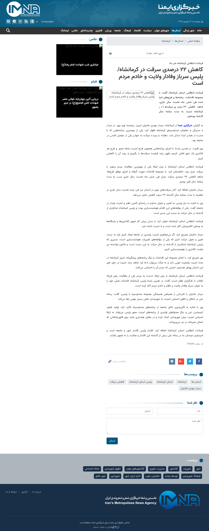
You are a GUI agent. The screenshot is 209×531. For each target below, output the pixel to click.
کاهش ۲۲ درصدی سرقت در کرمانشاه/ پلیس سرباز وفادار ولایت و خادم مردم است (160, 76)
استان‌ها (176, 31)
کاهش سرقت (117, 382)
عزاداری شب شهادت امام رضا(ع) (79, 65)
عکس (75, 31)
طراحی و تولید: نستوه (102, 527)
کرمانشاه (166, 41)
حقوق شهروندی (113, 469)
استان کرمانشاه (165, 382)
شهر (198, 469)
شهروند (187, 469)
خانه (199, 31)
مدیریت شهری (157, 469)
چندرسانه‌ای (87, 31)
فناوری (99, 31)
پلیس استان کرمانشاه (140, 382)
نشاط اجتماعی (92, 469)
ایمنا (155, 9)
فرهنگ (127, 31)
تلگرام (14, 21)
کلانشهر (174, 469)
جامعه (117, 31)
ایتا (8, 21)
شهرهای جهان (162, 31)
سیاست (147, 31)
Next (60, 60)
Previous (98, 60)
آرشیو (32, 21)
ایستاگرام (20, 21)
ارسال (112, 441)
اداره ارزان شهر (132, 476)
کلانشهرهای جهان (135, 469)
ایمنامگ (65, 31)
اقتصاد (137, 31)
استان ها (196, 382)
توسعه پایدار (171, 476)
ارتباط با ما (11, 492)
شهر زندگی (188, 31)
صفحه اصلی (194, 41)
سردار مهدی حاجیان (191, 388)
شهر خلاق (101, 476)
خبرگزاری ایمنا (185, 125)
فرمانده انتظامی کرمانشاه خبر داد (186, 63)
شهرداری (115, 476)
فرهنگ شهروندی (191, 476)
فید (26, 21)
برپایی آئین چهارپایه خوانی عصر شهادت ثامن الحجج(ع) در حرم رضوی (80, 103)
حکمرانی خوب (153, 476)
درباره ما (36, 492)
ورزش (108, 31)
